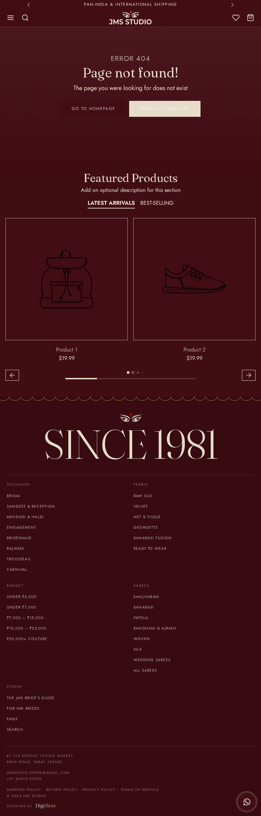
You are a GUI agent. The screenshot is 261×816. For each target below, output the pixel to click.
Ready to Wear (150, 548)
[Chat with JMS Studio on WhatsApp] (247, 802)
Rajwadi (15, 548)
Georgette (146, 527)
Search (15, 729)
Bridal (14, 495)
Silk (138, 649)
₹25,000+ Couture (27, 638)
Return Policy (62, 789)
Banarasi (144, 607)
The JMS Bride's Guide (30, 698)
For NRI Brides (23, 708)
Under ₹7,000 (22, 607)
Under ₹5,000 (22, 596)
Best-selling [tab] (156, 203)
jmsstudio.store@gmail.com (38, 772)
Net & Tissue (147, 517)
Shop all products (164, 109)
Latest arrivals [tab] (111, 203)
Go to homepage (93, 109)
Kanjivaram (146, 596)
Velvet (141, 506)
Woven (142, 638)
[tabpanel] (130, 300)
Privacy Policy (99, 789)
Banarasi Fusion (153, 538)
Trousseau (19, 559)
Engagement (21, 527)
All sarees (145, 670)
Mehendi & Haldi (25, 517)
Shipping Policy (24, 789)
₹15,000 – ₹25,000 (27, 628)
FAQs (12, 719)
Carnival (17, 569)
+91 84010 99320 (24, 778)
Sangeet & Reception (31, 506)
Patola (141, 617)
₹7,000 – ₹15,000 (25, 617)
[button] (10, 18)
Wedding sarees (152, 660)
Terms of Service (140, 789)
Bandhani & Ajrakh (155, 628)
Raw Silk (143, 495)
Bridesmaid (19, 538)
